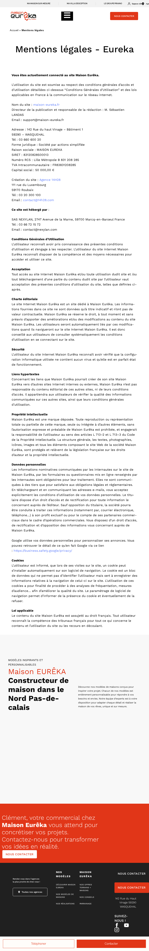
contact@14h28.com (38, 200)
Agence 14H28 (50, 180)
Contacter (111, 943)
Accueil (14, 30)
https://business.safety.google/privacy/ (43, 550)
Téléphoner (38, 943)
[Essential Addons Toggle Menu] (67, 16)
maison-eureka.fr (46, 104)
